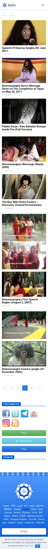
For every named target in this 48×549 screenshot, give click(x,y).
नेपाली (13, 506)
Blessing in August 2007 (18, 333)
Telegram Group (25, 441)
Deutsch (17, 512)
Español (11, 522)
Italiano (15, 516)
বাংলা (25, 506)
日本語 (23, 516)
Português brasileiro (18, 519)
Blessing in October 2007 (19, 263)
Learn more (29, 546)
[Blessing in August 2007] (24, 325)
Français (8, 512)
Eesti (40, 509)
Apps (24, 449)
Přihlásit (24, 433)
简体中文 (40, 506)
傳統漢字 (8, 509)
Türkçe (20, 522)
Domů (4, 15)
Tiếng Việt (40, 522)
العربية (19, 506)
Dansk (34, 509)
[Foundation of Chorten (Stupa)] (24, 227)
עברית (34, 512)
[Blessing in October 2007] (24, 255)
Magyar (7, 516)
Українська (29, 522)
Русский (32, 519)
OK (37, 546)
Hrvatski (17, 509)
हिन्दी (40, 512)
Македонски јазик (35, 516)
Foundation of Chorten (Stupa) (22, 235)
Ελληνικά (26, 512)
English (6, 506)
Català (31, 506)
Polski (6, 519)
